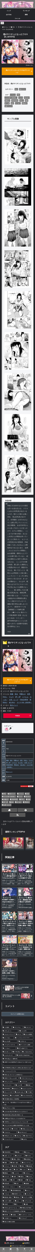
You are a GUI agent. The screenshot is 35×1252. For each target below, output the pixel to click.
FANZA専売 (15, 100)
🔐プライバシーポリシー (17, 1246)
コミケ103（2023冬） (11, 97)
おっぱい (18, 103)
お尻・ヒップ (8, 106)
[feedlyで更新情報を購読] (25, 810)
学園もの (7, 100)
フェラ (20, 97)
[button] (30, 842)
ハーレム (12, 95)
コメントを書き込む (17, 1014)
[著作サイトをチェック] (9, 810)
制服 (26, 100)
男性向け (24, 103)
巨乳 (18, 95)
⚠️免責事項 (25, 1243)
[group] (13, 843)
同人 (16, 89)
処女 (12, 103)
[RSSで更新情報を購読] (17, 815)
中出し (21, 100)
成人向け (26, 97)
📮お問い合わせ (9, 1243)
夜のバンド (22, 89)
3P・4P (7, 103)
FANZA (17, 716)
